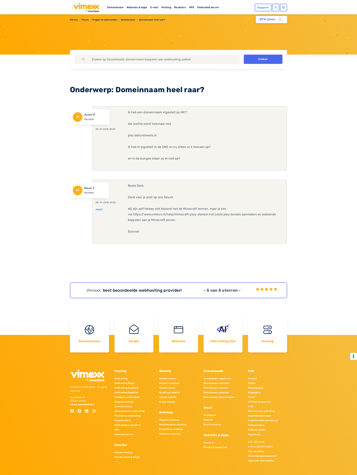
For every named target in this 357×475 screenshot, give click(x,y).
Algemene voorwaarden (261, 460)
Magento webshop (169, 420)
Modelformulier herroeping (263, 420)
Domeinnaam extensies (216, 392)
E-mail (154, 7)
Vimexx (74, 19)
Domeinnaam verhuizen (217, 383)
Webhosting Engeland (126, 392)
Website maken (167, 378)
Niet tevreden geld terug (261, 411)
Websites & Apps (137, 7)
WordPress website (169, 392)
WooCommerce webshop (172, 424)
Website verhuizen (169, 383)
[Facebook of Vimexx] (73, 411)
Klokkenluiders (256, 425)
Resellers (180, 7)
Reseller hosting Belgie (127, 457)
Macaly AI (209, 442)
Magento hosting (124, 401)
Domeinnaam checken (216, 388)
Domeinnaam (115, 7)
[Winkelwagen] (283, 7)
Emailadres (210, 415)
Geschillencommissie (259, 415)
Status (251, 383)
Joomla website (167, 397)
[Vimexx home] (85, 6)
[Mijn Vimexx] (275, 7)
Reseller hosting (123, 452)
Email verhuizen (212, 424)
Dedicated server (208, 7)
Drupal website (167, 401)
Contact (252, 378)
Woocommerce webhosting (129, 411)
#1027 (99, 209)
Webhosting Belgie (125, 383)
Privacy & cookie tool (215, 447)
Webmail (208, 420)
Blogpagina (254, 392)
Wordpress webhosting (127, 397)
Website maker (167, 388)
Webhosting (121, 378)
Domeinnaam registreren (217, 378)
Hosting (166, 7)
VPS (191, 7)
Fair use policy (256, 451)
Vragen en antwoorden (104, 19)
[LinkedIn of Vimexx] (88, 411)
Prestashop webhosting (128, 415)
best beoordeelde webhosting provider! (142, 290)
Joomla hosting (123, 406)
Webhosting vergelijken (127, 425)
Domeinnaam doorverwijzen (219, 397)
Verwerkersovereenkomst (262, 456)
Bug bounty (254, 434)
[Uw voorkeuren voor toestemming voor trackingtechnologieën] (353, 356)
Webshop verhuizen (170, 434)
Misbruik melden (257, 429)
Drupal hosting (123, 420)
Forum (85, 19)
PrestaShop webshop (171, 429)
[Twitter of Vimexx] (80, 411)
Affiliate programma (259, 401)
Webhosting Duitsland (126, 388)
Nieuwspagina (255, 388)
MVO (250, 406)
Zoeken (263, 59)
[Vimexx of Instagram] (95, 411)
